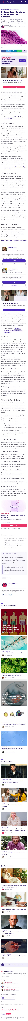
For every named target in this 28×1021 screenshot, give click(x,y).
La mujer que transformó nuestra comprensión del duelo (13, 853)
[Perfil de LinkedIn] (9, 595)
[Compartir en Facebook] (3, 51)
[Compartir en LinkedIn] (14, 51)
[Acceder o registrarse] (25, 2)
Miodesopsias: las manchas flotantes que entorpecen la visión (12, 749)
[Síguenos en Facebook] (2, 1010)
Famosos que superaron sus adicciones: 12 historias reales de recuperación (12, 781)
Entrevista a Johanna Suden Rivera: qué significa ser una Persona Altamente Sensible (13, 829)
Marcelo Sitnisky (12, 247)
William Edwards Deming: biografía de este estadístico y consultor (12, 932)
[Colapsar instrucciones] (25, 553)
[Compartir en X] (8, 51)
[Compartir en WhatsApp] (19, 51)
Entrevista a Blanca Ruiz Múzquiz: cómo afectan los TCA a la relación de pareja (14, 886)
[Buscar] (22, 2)
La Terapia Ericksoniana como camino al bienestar (12, 805)
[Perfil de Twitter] (11, 595)
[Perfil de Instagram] (6, 595)
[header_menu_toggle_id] (1, 2)
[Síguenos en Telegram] (15, 1010)
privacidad (13, 1018)
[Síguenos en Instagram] (10, 1010)
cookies (17, 1018)
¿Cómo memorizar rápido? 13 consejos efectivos (14, 909)
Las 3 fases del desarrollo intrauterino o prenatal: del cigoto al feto (13, 330)
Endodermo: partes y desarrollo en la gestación (14, 724)
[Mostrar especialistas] (2, 964)
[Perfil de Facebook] (3, 595)
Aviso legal (8, 1018)
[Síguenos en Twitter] (5, 1010)
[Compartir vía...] (24, 51)
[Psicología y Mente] (8, 2)
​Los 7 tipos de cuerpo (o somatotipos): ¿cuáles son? (12, 628)
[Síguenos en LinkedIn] (8, 1010)
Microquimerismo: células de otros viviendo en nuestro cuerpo (13, 698)
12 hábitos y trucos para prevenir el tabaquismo (14, 956)
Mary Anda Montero (13, 269)
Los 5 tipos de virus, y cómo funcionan (11, 675)
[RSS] (18, 1010)
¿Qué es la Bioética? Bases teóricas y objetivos (14, 653)
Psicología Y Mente (8, 25)
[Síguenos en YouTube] (13, 1010)
